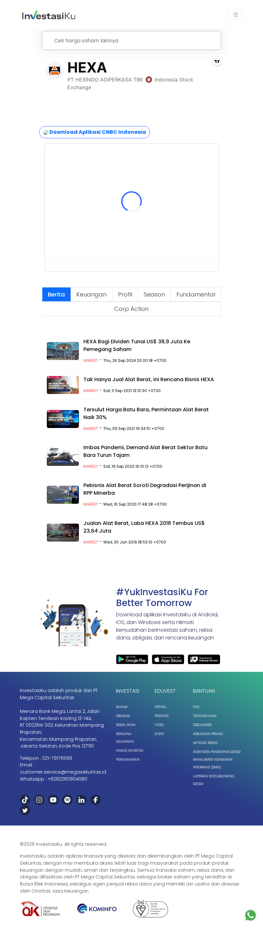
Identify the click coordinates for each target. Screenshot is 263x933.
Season (154, 294)
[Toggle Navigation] (235, 15)
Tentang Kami (204, 716)
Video (159, 725)
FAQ (196, 707)
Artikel (160, 707)
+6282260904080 (67, 779)
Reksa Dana (126, 725)
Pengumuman (128, 759)
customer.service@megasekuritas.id (63, 772)
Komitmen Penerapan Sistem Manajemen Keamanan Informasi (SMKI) (217, 759)
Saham (121, 707)
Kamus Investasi (129, 750)
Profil (125, 294)
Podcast (162, 716)
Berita (56, 294)
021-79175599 (57, 758)
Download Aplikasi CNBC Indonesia (97, 132)
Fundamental (195, 294)
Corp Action (131, 309)
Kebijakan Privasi (208, 734)
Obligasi (123, 716)
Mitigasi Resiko (205, 742)
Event (159, 734)
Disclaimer (202, 725)
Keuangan (91, 294)
